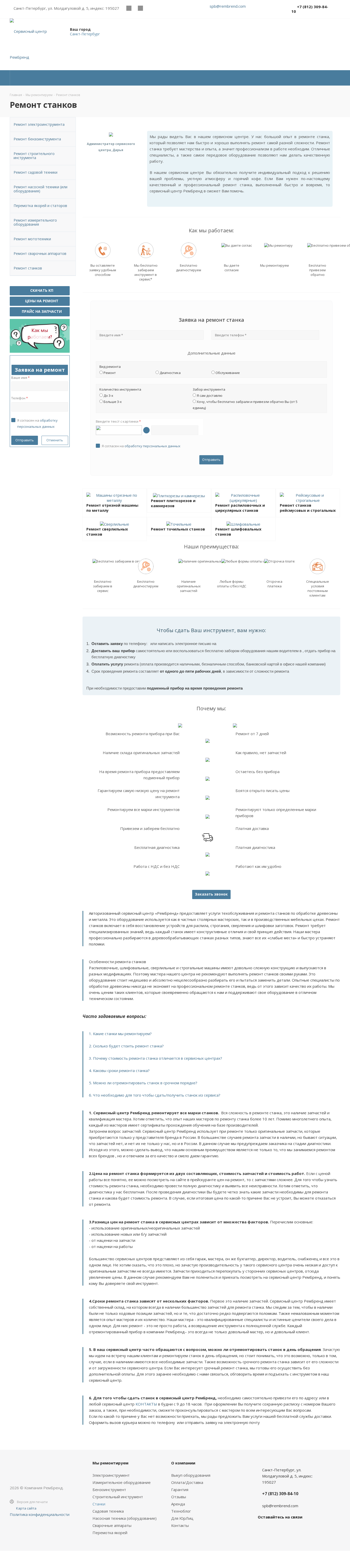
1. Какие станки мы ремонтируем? (120, 1033)
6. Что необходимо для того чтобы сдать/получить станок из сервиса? (154, 1095)
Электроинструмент (111, 1475)
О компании (183, 1462)
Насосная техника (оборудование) (124, 1518)
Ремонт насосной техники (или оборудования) (40, 188)
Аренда (178, 1503)
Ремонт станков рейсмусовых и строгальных (308, 508)
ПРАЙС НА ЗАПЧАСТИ (41, 311)
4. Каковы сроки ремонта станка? (119, 1070)
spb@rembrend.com (228, 6)
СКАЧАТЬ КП (41, 290)
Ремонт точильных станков (178, 529)
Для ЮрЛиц (182, 1518)
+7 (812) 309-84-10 (309, 9)
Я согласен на (141, 446)
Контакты (180, 1525)
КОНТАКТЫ (146, 1404)
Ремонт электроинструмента (39, 124)
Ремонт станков (28, 268)
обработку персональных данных (152, 446)
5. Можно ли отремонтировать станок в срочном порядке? (143, 1082)
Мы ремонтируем (110, 1462)
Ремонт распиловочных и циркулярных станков (240, 508)
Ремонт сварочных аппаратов (40, 253)
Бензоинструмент (109, 1489)
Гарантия (179, 1489)
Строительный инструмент (117, 1496)
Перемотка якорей (109, 1532)
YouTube (140, 8)
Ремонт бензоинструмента (37, 139)
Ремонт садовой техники (35, 172)
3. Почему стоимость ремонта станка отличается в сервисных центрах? (155, 1058)
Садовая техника (108, 1511)
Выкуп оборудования (190, 1475)
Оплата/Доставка (187, 1482)
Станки (98, 1503)
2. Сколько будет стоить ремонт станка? (126, 1045)
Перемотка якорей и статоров (40, 205)
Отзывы (178, 1496)
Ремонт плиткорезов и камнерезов (173, 503)
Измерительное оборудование (121, 1482)
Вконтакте (129, 8)
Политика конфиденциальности (39, 1514)
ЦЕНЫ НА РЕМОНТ (41, 300)
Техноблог (181, 1511)
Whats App (152, 8)
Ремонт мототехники (32, 238)
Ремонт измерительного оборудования (35, 222)
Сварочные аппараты (111, 1525)
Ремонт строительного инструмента (34, 155)
